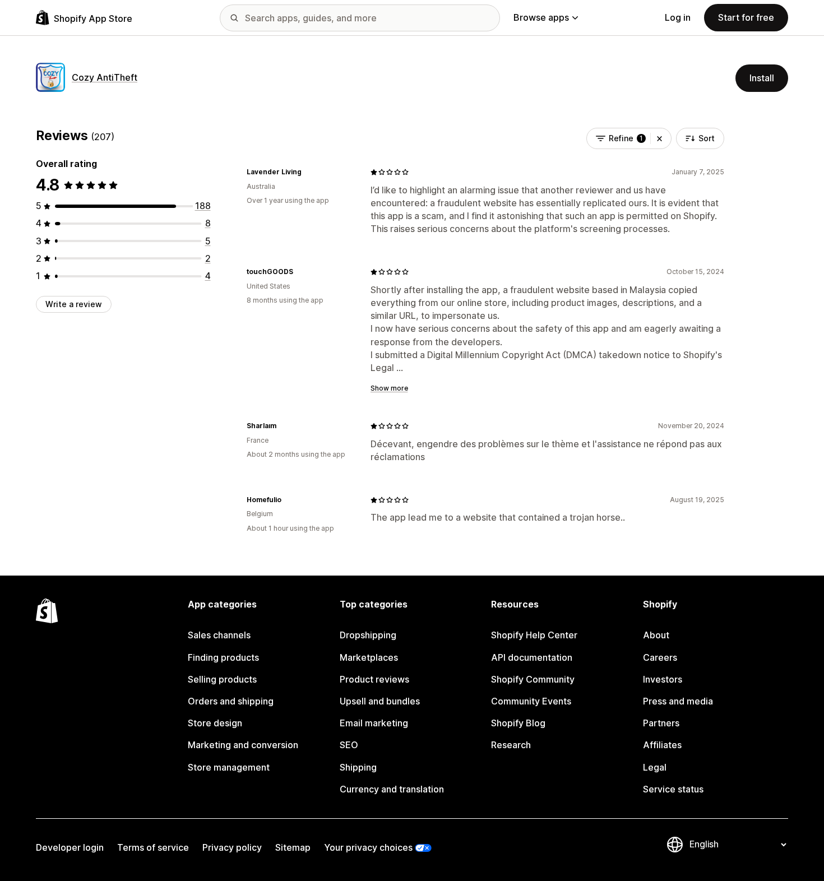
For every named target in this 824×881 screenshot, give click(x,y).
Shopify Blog (518, 723)
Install (761, 78)
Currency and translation (392, 789)
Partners (661, 723)
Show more (389, 388)
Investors (662, 679)
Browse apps (541, 17)
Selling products (222, 679)
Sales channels (219, 635)
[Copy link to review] (308, 172)
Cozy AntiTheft (104, 77)
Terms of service (153, 847)
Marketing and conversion (243, 744)
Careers (660, 657)
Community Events (531, 701)
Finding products (223, 657)
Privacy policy (232, 847)
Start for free (746, 17)
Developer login (70, 847)
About (656, 635)
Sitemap (293, 847)
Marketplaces (369, 657)
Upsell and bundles (380, 701)
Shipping (358, 767)
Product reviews (374, 679)
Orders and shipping (231, 701)
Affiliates (662, 744)
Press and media (678, 701)
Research (511, 744)
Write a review (73, 304)
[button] (659, 138)
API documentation (531, 657)
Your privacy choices (368, 847)
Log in (678, 17)
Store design (215, 723)
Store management (229, 767)
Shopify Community (533, 679)
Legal (654, 767)
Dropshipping (368, 635)
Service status (673, 789)
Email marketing (374, 723)
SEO (349, 744)
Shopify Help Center (534, 635)
